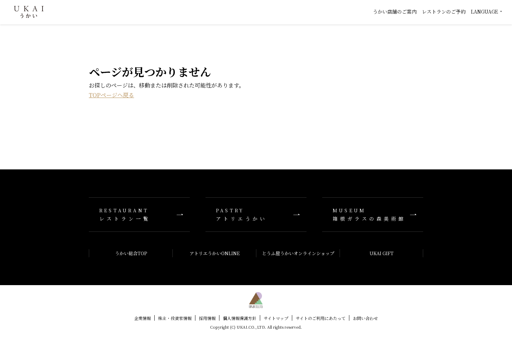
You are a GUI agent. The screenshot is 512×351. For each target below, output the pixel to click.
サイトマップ (276, 318)
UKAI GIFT (382, 253)
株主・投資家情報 (175, 318)
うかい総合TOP (131, 253)
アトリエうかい (241, 214)
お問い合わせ (365, 318)
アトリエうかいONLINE (214, 253)
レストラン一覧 (124, 214)
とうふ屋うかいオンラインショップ (298, 253)
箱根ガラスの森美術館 (369, 214)
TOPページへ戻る (111, 95)
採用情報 (207, 318)
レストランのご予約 (444, 11)
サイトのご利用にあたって (321, 318)
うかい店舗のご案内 (395, 11)
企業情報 (142, 318)
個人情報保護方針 (239, 318)
